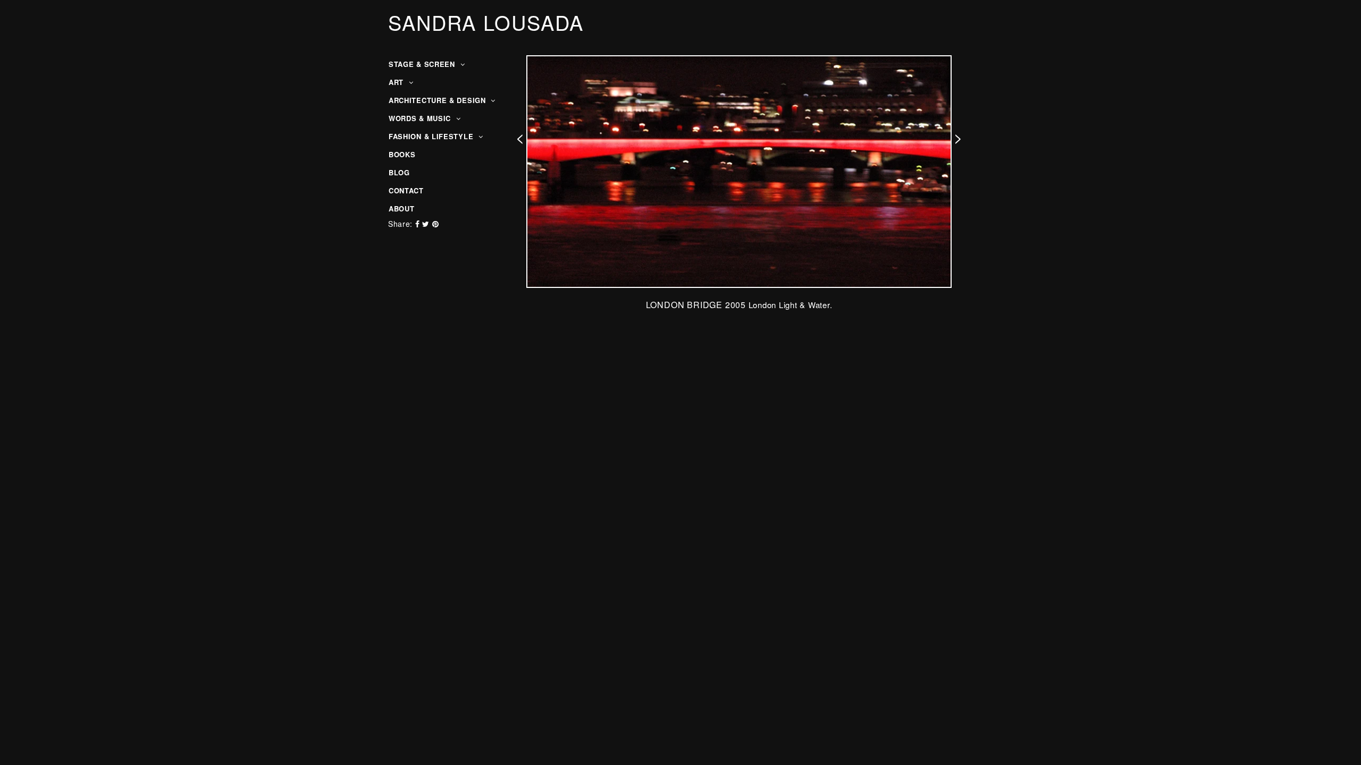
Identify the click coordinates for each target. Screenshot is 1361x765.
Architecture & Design (438, 100)
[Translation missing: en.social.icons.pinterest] (435, 223)
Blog (399, 172)
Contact (406, 190)
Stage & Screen (423, 64)
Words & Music (421, 118)
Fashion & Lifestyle (432, 136)
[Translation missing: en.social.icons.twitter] (427, 223)
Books (402, 154)
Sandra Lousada (486, 22)
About (402, 208)
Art (397, 82)
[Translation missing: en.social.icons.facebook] (418, 223)
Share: (400, 223)
